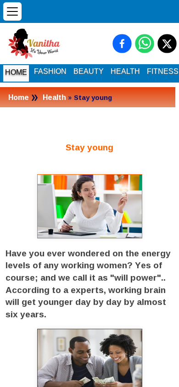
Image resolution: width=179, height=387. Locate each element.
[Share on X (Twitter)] (167, 43)
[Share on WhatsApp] (144, 43)
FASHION (50, 71)
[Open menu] (12, 11)
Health (54, 97)
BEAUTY (88, 71)
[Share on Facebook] (122, 43)
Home (18, 97)
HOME (16, 72)
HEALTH (125, 71)
